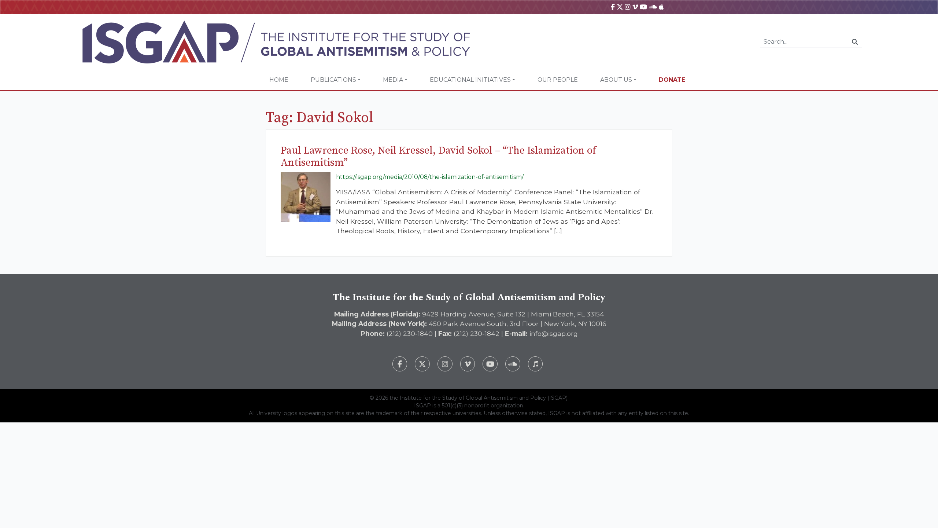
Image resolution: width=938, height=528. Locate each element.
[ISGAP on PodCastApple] (661, 7)
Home (278, 79)
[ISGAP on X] (620, 7)
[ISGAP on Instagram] (627, 7)
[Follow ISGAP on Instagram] (445, 363)
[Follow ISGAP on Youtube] (490, 363)
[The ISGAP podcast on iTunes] (535, 363)
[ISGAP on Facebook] (613, 7)
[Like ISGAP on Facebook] (399, 363)
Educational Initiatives (470, 79)
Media (393, 79)
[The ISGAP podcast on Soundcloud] (512, 363)
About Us (616, 79)
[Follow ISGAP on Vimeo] (467, 363)
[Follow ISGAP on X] (422, 363)
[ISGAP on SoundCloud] (653, 7)
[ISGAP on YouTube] (643, 7)
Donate (672, 79)
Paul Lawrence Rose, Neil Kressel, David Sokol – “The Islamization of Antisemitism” (438, 156)
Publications (333, 79)
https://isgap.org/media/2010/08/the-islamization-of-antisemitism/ (430, 176)
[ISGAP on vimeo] (635, 7)
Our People (558, 79)
